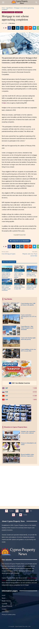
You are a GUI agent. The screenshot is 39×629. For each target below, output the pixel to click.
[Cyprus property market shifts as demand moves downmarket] (7, 269)
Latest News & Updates (8, 12)
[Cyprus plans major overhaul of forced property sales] (32, 282)
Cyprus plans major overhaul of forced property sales (32, 287)
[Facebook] (9, 28)
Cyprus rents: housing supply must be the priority (28, 338)
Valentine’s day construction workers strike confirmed (28, 432)
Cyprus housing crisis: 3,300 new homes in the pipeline (28, 304)
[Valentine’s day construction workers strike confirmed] (11, 435)
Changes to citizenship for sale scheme (28, 443)
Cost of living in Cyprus (8, 254)
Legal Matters (9, 8)
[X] (13, 28)
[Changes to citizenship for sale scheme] (11, 447)
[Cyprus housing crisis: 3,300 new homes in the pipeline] (19, 269)
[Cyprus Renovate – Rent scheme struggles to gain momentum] (7, 282)
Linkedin (22, 511)
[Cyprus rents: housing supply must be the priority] (11, 342)
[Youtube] (20, 514)
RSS (31, 511)
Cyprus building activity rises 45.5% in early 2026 (19, 287)
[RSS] (27, 510)
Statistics (29, 270)
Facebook (11, 511)
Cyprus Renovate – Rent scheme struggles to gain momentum (27, 327)
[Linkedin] (18, 28)
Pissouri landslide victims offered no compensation (27, 455)
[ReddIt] (26, 28)
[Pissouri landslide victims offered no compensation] (11, 458)
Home (3, 8)
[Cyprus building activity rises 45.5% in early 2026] (19, 282)
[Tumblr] (22, 28)
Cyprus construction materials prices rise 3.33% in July (32, 274)
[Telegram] (34, 28)
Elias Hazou (12, 23)
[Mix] (30, 28)
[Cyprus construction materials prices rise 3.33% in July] (32, 269)
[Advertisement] (19, 486)
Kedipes (4, 103)
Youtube (25, 514)
